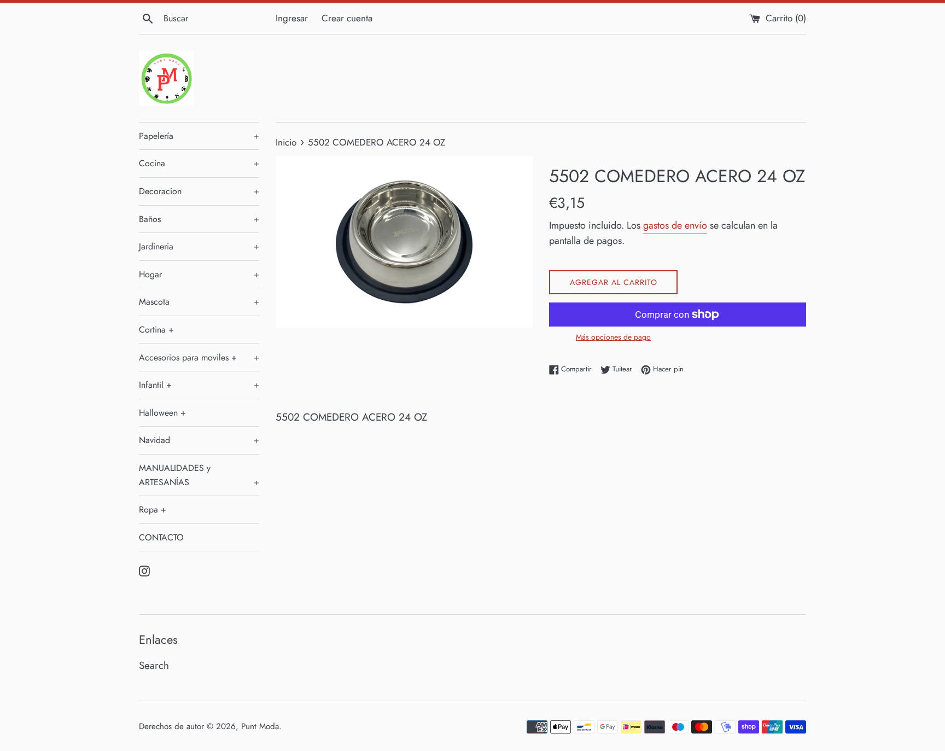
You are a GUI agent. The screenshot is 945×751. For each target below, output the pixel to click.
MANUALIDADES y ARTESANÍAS (199, 475)
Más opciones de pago (613, 336)
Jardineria (199, 246)
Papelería (199, 136)
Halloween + (162, 412)
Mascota (199, 301)
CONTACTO (161, 537)
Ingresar (292, 18)
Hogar (199, 274)
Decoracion (199, 191)
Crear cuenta (347, 18)
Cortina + (156, 329)
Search (154, 665)
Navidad (199, 440)
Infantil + (199, 385)
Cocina (199, 163)
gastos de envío (675, 225)
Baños (199, 219)
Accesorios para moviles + (199, 357)
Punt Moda (260, 726)
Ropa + (152, 509)
